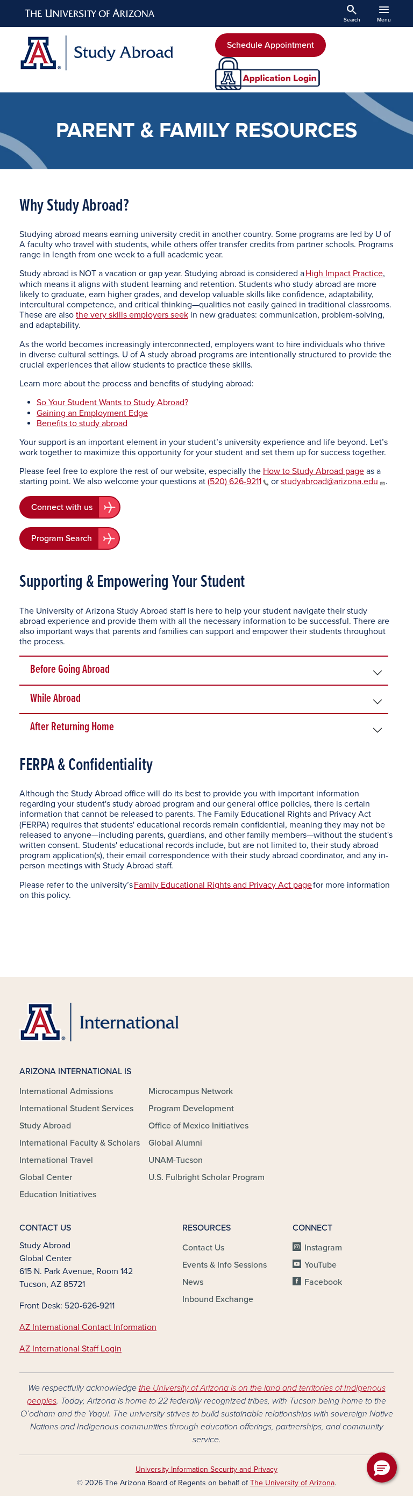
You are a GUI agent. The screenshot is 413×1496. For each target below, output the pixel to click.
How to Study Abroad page (313, 471)
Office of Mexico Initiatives (198, 1125)
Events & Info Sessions (224, 1265)
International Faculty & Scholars (79, 1143)
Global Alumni (175, 1143)
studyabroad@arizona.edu (329, 481)
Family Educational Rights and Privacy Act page (223, 885)
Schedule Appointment (270, 45)
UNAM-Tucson (175, 1160)
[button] (382, 1467)
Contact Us (203, 1247)
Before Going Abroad (70, 670)
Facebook (323, 1282)
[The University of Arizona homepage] (90, 13)
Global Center (45, 1177)
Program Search (61, 538)
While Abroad (55, 699)
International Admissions (66, 1091)
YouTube (320, 1265)
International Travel (56, 1160)
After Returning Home (72, 727)
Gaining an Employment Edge (92, 413)
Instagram (323, 1247)
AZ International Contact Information (87, 1327)
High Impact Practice (344, 273)
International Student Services (76, 1108)
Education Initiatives (57, 1194)
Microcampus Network (190, 1091)
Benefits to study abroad (82, 423)
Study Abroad (45, 1125)
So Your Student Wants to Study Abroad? (112, 402)
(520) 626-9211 (234, 481)
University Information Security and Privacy (206, 1469)
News (192, 1282)
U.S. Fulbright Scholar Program (206, 1177)
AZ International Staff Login (70, 1348)
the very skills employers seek (132, 315)
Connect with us (61, 507)
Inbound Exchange (217, 1299)
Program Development (191, 1108)
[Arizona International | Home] (99, 1022)
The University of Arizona (292, 1482)
